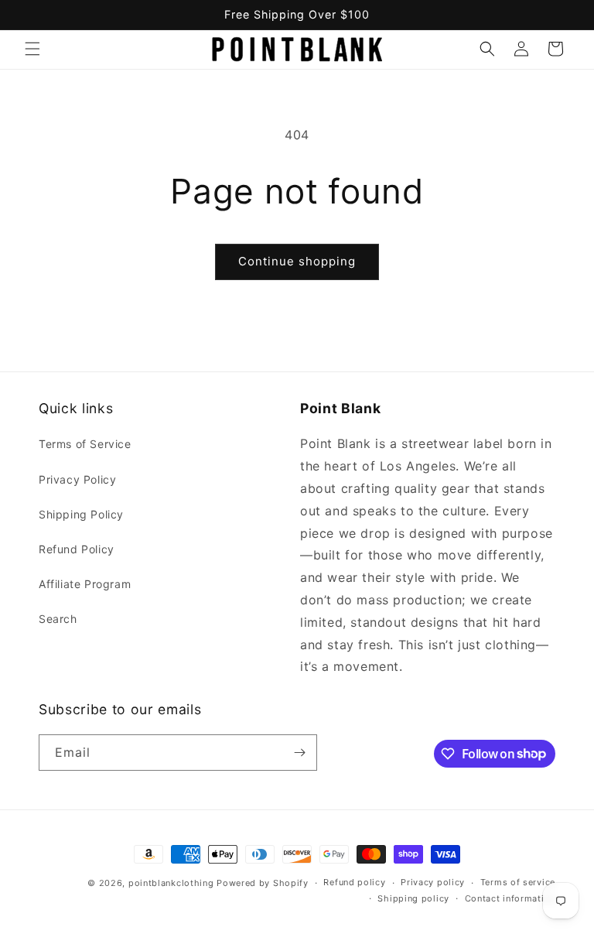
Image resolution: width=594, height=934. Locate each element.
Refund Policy (76, 549)
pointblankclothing (171, 883)
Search (58, 618)
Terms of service (517, 882)
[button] (32, 49)
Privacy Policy (77, 479)
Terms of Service (85, 443)
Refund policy (354, 882)
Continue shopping (297, 261)
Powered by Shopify (263, 883)
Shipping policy (413, 898)
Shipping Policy (81, 514)
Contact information (510, 898)
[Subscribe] (299, 752)
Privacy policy (433, 882)
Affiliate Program (85, 583)
